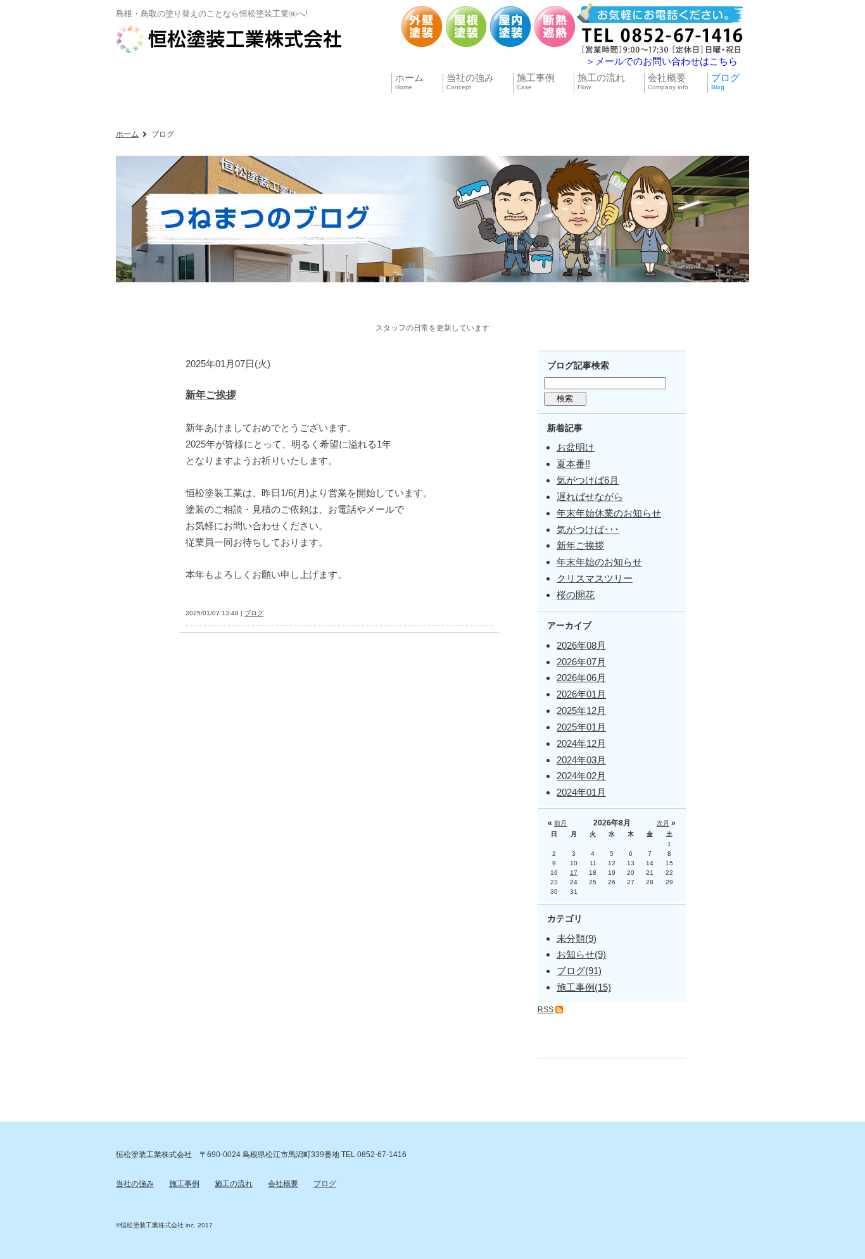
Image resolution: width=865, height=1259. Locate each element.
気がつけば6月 (588, 480)
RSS (545, 1009)
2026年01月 (581, 694)
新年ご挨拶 (211, 394)
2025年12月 (581, 710)
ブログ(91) (579, 970)
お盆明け (576, 447)
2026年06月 (581, 677)
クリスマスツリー (595, 578)
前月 (560, 823)
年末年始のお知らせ (599, 561)
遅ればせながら (590, 496)
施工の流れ (234, 1183)
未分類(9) (577, 938)
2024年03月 (581, 760)
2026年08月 (581, 645)
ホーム (127, 134)
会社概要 (283, 1183)
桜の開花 (576, 594)
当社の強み (135, 1183)
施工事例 (184, 1183)
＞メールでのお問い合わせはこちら (662, 61)
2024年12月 (581, 743)
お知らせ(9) (581, 954)
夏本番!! (573, 463)
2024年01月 (581, 792)
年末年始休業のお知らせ (609, 513)
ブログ (253, 613)
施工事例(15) (584, 987)
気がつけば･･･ (588, 529)
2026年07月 (581, 661)
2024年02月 (581, 775)
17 (574, 872)
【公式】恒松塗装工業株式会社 (230, 39)
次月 (663, 823)
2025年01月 (581, 727)
